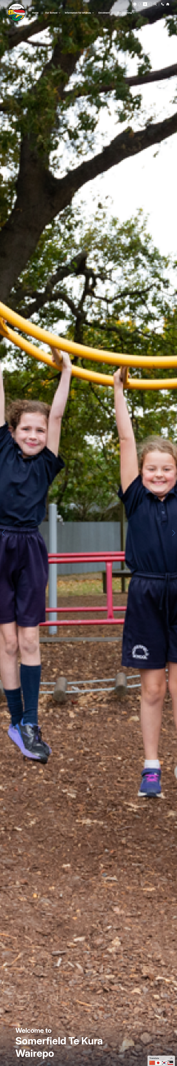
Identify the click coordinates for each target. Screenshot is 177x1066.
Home (35, 12)
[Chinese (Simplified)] (152, 1063)
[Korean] (164, 1063)
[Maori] (170, 1063)
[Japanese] (158, 1063)
